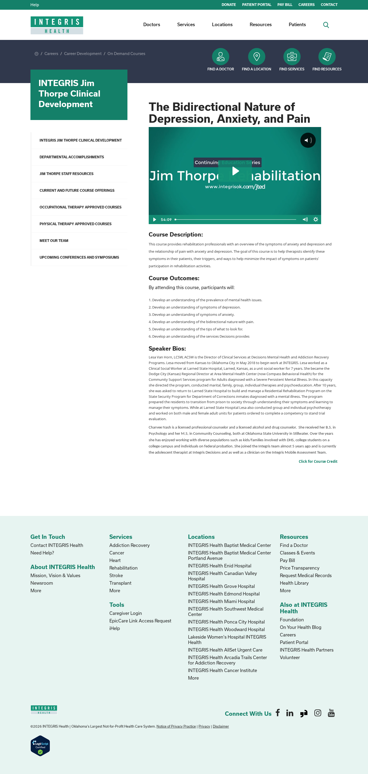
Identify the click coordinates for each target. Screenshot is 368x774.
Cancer (116, 552)
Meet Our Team (54, 240)
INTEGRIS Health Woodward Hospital (226, 629)
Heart (115, 560)
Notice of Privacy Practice (176, 726)
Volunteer (290, 657)
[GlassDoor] (304, 712)
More (35, 590)
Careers (51, 53)
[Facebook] (277, 712)
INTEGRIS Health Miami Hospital (221, 601)
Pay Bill (287, 560)
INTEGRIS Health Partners (307, 649)
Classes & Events (297, 552)
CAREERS (306, 4)
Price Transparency (300, 567)
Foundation (292, 619)
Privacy (204, 726)
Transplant (120, 582)
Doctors (151, 24)
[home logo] (57, 29)
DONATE (229, 4)
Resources (261, 24)
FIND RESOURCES (327, 69)
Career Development (83, 53)
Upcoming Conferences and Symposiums (79, 257)
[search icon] (328, 24)
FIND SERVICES (291, 69)
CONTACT (329, 4)
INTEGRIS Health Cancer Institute (222, 670)
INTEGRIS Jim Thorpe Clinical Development (81, 140)
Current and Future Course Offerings (77, 190)
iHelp (114, 628)
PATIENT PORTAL (256, 4)
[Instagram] (317, 712)
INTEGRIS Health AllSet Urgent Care (225, 649)
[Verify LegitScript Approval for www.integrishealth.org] (40, 745)
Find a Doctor (220, 69)
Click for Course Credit (318, 461)
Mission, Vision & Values (55, 575)
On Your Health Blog (300, 627)
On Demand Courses (126, 53)
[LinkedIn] (289, 712)
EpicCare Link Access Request (140, 620)
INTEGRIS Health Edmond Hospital (224, 593)
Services (186, 24)
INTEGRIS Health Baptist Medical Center (229, 545)
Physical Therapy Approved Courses (76, 224)
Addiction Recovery (129, 545)
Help (34, 4)
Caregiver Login (125, 613)
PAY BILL (284, 4)
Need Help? (42, 552)
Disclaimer (221, 726)
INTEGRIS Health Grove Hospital (221, 586)
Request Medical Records (306, 575)
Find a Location (256, 69)
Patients (297, 24)
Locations (222, 24)
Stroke (116, 575)
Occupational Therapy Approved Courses (80, 207)
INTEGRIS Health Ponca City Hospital (226, 621)
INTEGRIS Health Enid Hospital (219, 565)
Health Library (294, 582)
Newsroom (41, 582)
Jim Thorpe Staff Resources (66, 174)
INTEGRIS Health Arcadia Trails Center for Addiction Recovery (227, 660)
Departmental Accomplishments (72, 157)
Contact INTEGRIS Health (56, 545)
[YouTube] (331, 712)
